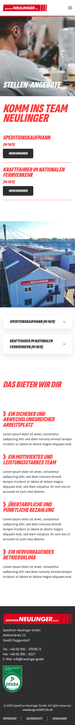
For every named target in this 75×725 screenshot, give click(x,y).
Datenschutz (34, 719)
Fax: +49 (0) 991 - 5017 (19, 654)
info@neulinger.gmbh (28, 659)
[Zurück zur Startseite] (25, 8)
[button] (70, 8)
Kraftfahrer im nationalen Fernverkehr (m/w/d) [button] (31, 344)
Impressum (9, 719)
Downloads (59, 719)
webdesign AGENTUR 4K (37, 710)
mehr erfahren (18, 153)
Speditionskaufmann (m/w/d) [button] (32, 321)
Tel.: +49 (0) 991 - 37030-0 (22, 649)
